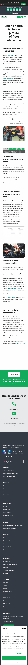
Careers (5, 585)
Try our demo (14, 374)
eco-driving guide (10, 297)
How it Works (7, 541)
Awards (5, 588)
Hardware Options (8, 515)
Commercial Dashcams (9, 476)
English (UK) (13, 461)
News (4, 550)
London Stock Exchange (9, 528)
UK (10, 4)
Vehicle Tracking (12, 445)
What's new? (6, 603)
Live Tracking (6, 485)
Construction (6, 561)
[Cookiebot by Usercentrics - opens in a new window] (20, 629)
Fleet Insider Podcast (8, 547)
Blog (4, 537)
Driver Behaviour (7, 495)
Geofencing (6, 492)
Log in (4, 600)
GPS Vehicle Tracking (8, 470)
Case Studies (6, 509)
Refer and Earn (7, 607)
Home (5, 445)
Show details (20, 653)
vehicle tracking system (14, 288)
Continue (23, 4)
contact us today (20, 343)
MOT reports (11, 55)
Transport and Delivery (9, 570)
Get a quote (14, 416)
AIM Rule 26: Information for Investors (13, 525)
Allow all (14, 657)
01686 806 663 (14, 406)
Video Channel (7, 512)
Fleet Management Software (10, 473)
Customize (13, 662)
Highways (6, 567)
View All (5, 498)
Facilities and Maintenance (10, 564)
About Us (5, 582)
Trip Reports (6, 488)
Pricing (5, 506)
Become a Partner (8, 591)
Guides (5, 543)
